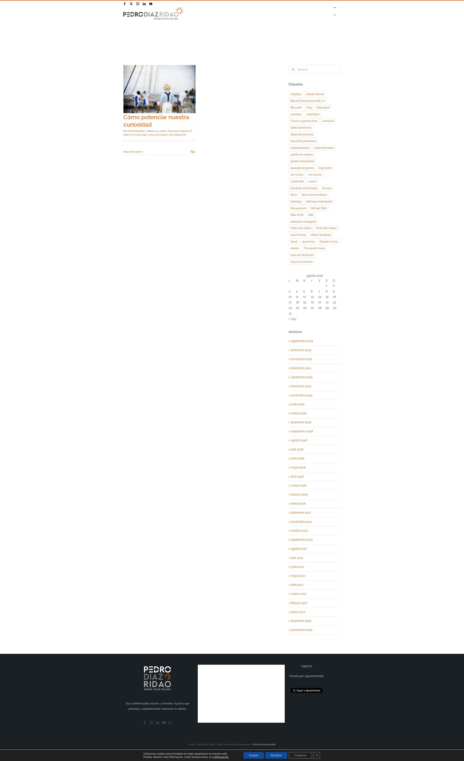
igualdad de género (302, 167)
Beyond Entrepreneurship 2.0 (308, 100)
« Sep (292, 319)
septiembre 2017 (302, 539)
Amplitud (296, 94)
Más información (132, 151)
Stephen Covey (329, 241)
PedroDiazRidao (136, 131)
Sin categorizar (178, 134)
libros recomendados (314, 194)
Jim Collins (297, 174)
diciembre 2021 (301, 368)
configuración (221, 757)
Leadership (297, 181)
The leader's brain (314, 248)
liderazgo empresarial (319, 201)
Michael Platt (319, 208)
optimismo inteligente (303, 221)
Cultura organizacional (304, 120)
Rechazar (276, 755)
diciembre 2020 (301, 386)
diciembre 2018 (301, 422)
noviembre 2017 (301, 521)
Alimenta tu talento (177, 131)
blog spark (323, 107)
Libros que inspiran (158, 134)
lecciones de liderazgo (304, 188)
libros (294, 194)
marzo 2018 (298, 485)
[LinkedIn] (157, 723)
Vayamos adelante (302, 261)
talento (295, 248)
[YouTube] (164, 723)
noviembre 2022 (301, 359)
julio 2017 (297, 558)
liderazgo (296, 201)
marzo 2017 (298, 594)
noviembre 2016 (301, 630)
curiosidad (328, 120)
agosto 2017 (299, 548)
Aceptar (253, 755)
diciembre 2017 (301, 512)
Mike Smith (297, 214)
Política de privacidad (264, 744)
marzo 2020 (299, 413)
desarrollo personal (302, 134)
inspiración (325, 167)
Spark (294, 241)
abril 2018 (297, 476)
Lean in (312, 181)
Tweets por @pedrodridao (306, 676)
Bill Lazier (296, 107)
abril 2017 (297, 585)
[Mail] (170, 723)
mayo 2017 (298, 575)
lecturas (327, 188)
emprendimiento (324, 147)
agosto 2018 (299, 440)
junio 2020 (297, 404)
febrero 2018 (299, 494)
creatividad (312, 114)
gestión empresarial (302, 161)
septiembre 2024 (302, 341)
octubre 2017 (299, 530)
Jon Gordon (315, 174)
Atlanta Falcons (315, 94)
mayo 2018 (298, 467)
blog (309, 107)
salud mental (298, 234)
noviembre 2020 (301, 395)
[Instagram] (151, 723)
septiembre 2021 (302, 377)
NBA (311, 214)
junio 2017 (297, 567)
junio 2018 (297, 458)
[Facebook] (145, 723)
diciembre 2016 (301, 621)
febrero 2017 (299, 603)
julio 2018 (297, 449)
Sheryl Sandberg (321, 234)
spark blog (308, 241)
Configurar (300, 755)
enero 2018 (298, 503)
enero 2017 (298, 612)
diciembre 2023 (301, 350)
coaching (296, 114)
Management (298, 208)
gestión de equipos (302, 154)
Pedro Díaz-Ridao (301, 228)
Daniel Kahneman (301, 127)
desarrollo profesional (303, 141)
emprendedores (300, 147)
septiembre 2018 (302, 431)
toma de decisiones (302, 254)
